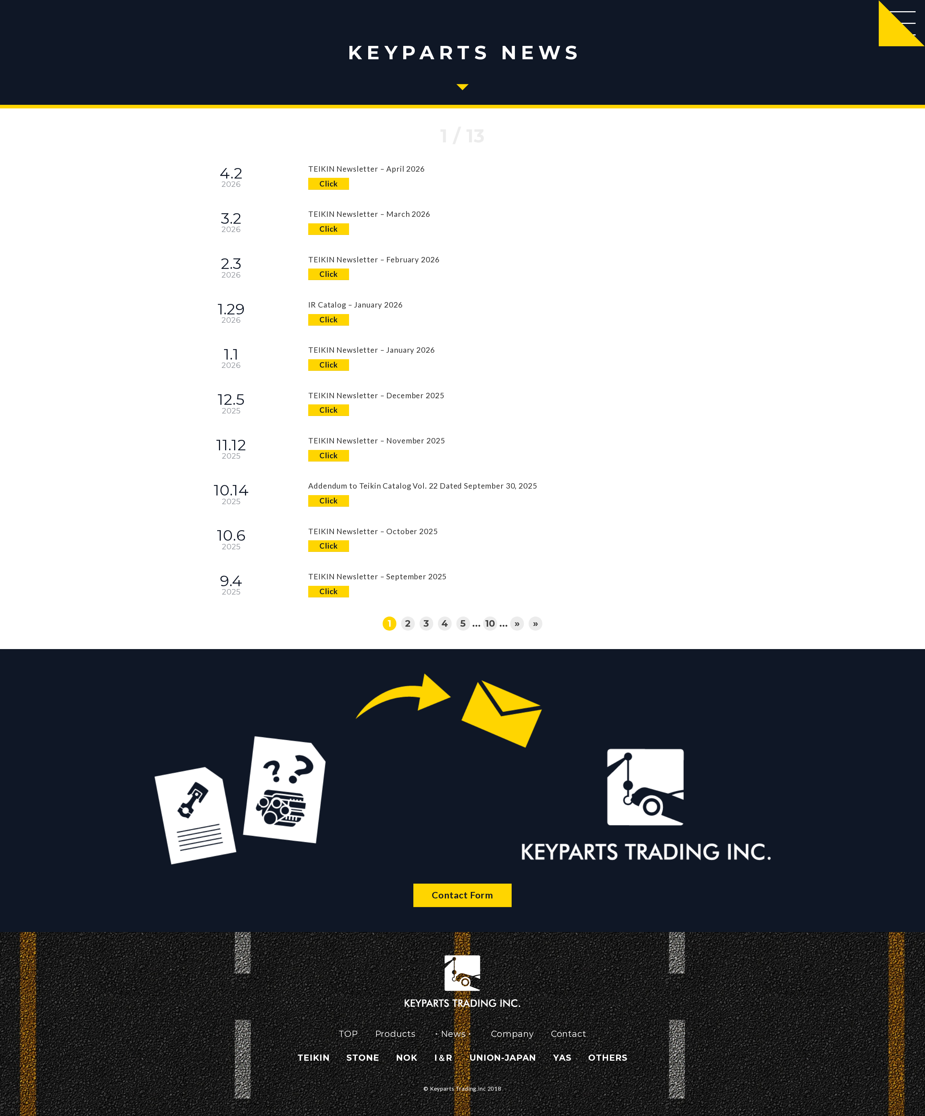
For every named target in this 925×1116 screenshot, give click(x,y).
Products (395, 1034)
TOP (348, 1034)
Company (512, 1034)
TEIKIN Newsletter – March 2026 (369, 214)
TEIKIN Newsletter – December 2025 (376, 395)
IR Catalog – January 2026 (355, 304)
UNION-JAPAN (502, 1057)
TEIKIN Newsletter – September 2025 (377, 576)
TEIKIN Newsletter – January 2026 (371, 349)
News (453, 1034)
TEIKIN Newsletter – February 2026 (373, 259)
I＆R (443, 1057)
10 (490, 623)
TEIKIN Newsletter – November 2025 (376, 440)
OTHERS (607, 1057)
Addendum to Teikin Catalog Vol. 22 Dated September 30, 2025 (422, 485)
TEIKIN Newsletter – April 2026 (366, 168)
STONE (363, 1057)
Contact (568, 1034)
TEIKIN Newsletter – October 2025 (373, 531)
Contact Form (462, 894)
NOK (406, 1057)
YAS (562, 1057)
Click (328, 183)
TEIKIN (313, 1057)
